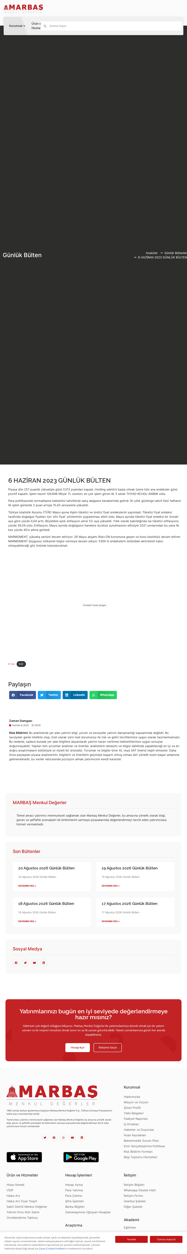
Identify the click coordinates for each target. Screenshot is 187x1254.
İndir (21, 664)
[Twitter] (45, 1137)
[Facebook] (54, 1137)
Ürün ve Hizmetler (38, 26)
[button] (77, 1047)
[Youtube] (72, 1137)
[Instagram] (63, 1137)
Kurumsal (15, 26)
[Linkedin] (81, 1137)
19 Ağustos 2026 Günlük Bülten (130, 868)
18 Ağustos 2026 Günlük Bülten (46, 903)
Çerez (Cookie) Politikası (52, 1248)
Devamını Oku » (27, 885)
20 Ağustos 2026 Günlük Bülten (46, 868)
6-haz (11, 664)
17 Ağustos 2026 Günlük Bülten (129, 903)
